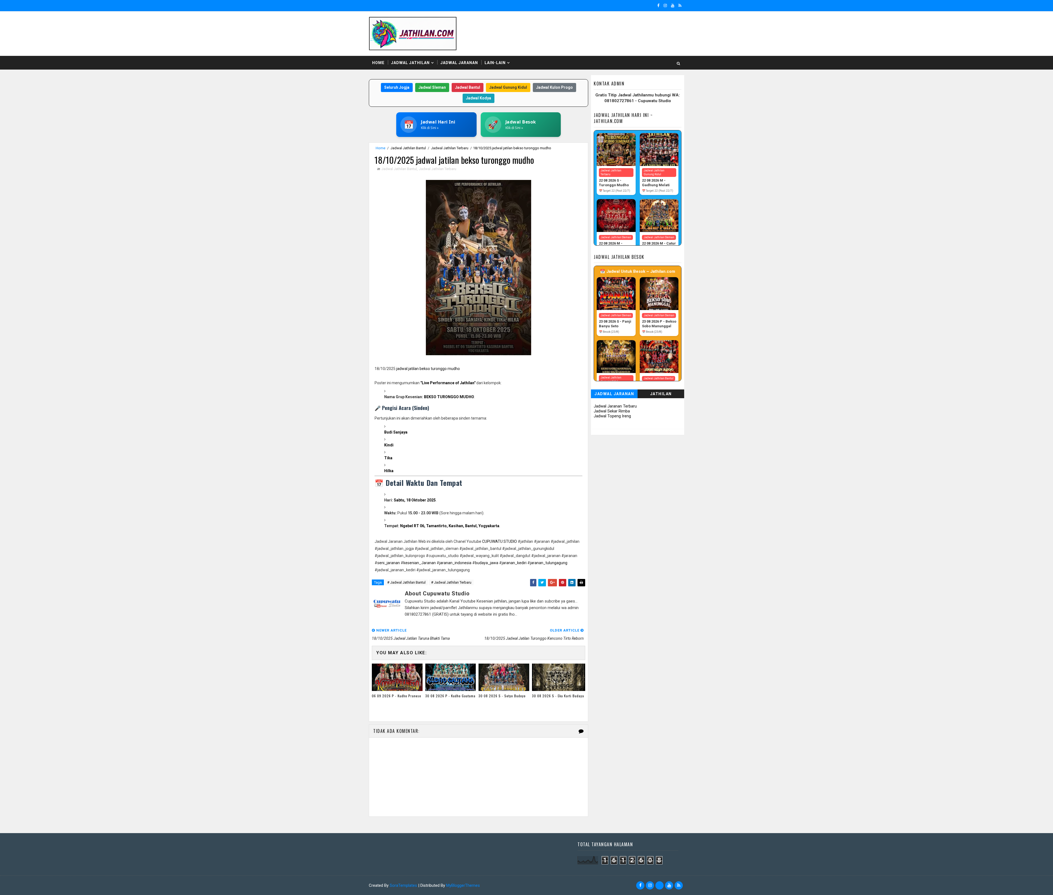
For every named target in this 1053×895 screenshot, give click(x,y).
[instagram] (665, 5)
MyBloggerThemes (463, 885)
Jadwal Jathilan (410, 63)
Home (378, 63)
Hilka (389, 471)
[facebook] (658, 5)
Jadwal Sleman (432, 87)
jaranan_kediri (514, 563)
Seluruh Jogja (396, 87)
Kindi (389, 445)
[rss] (680, 5)
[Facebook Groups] (659, 885)
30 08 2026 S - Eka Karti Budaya (558, 695)
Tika (388, 458)
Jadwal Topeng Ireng (612, 416)
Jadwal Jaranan (459, 63)
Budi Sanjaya (395, 432)
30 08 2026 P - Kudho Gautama (450, 695)
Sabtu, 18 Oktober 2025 (415, 500)
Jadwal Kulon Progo (554, 87)
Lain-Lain (495, 63)
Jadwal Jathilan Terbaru (449, 148)
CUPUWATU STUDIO (499, 541)
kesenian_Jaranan (419, 563)
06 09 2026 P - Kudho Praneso (396, 695)
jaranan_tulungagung (548, 563)
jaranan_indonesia (455, 563)
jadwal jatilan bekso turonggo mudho (428, 368)
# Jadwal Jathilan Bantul (406, 582)
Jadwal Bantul (467, 87)
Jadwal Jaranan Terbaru (615, 406)
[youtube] (673, 5)
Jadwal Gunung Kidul (508, 87)
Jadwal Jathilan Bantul (408, 148)
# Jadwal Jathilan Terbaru (451, 582)
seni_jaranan (388, 563)
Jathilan (661, 394)
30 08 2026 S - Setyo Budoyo (502, 695)
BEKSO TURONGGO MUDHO (449, 397)
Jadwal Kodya (478, 98)
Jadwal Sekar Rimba (612, 411)
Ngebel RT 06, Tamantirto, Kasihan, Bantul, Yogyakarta (449, 526)
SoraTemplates (403, 885)
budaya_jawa (486, 563)
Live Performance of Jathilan (448, 383)
